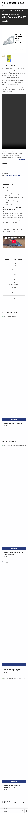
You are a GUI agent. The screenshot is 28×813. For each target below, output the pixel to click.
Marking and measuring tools (13, 175)
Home (3, 10)
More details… (22, 159)
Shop (7, 10)
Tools (11, 10)
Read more (14, 419)
